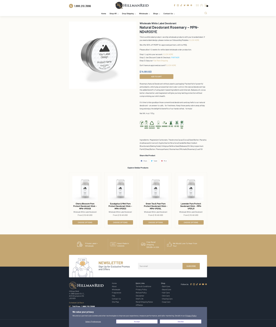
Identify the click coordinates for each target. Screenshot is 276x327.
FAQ (113, 296)
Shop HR (113, 13)
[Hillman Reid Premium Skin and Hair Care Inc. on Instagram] (194, 284)
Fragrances (116, 292)
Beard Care (166, 289)
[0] (205, 6)
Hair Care (166, 292)
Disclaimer (140, 296)
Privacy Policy (191, 316)
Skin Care (166, 296)
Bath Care (166, 286)
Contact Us (168, 13)
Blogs (155, 13)
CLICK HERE (194, 40)
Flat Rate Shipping (160, 60)
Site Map (115, 302)
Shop (163, 283)
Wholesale (143, 13)
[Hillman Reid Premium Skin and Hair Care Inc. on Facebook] (191, 284)
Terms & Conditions (143, 286)
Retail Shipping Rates (144, 302)
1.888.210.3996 (88, 306)
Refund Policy (141, 292)
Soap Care (166, 302)
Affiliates (139, 305)
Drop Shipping (128, 13)
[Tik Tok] (197, 284)
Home (103, 13)
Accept (137, 321)
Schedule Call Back (76, 302)
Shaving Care (167, 299)
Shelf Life (139, 299)
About (114, 286)
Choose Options (85, 222)
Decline (181, 321)
